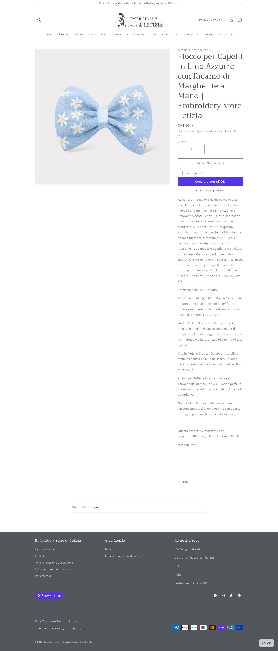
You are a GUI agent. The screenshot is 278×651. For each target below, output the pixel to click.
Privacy (109, 549)
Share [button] (185, 481)
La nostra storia (44, 549)
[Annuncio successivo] (242, 3)
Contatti (40, 555)
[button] (39, 20)
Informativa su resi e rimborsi (53, 569)
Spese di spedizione (208, 131)
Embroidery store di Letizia (58, 642)
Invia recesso (43, 576)
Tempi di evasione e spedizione (54, 562)
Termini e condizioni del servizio (124, 555)
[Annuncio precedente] (36, 3)
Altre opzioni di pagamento (210, 190)
